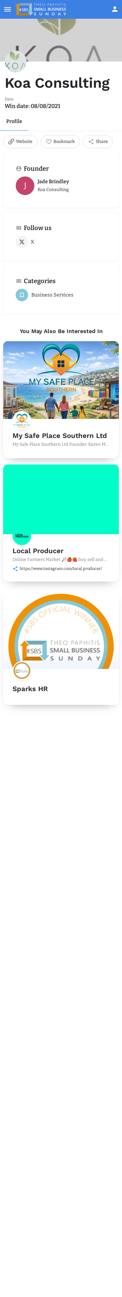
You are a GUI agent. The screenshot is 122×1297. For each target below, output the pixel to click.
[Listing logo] (16, 61)
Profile (14, 121)
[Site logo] (41, 9)
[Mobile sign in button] (115, 9)
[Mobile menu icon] (7, 9)
